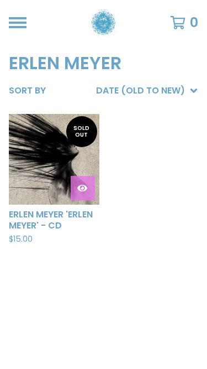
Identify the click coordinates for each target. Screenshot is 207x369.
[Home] (103, 23)
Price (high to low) (121, 260)
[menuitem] (103, 90)
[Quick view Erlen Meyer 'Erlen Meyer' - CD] (83, 188)
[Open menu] (17, 22)
